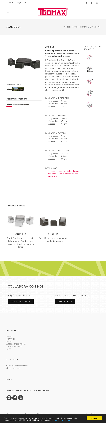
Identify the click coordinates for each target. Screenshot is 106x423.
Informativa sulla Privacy (90, 414)
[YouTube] (97, 3)
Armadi (9, 336)
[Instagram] (86, 3)
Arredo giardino (80, 27)
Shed (8, 349)
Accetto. (94, 418)
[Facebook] (91, 3)
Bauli (9, 341)
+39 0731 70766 (14, 368)
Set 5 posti (95, 27)
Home (10, 3)
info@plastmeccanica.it (18, 366)
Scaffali (10, 339)
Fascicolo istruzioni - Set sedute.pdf (64, 171)
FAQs (19, 3)
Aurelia (20, 234)
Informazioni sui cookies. (61, 420)
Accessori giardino (16, 344)
